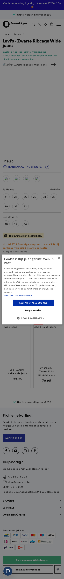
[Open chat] (7, 571)
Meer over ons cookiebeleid (18, 295)
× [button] (58, 258)
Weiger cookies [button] (33, 310)
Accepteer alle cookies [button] (33, 302)
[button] (32, 318)
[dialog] (32, 289)
